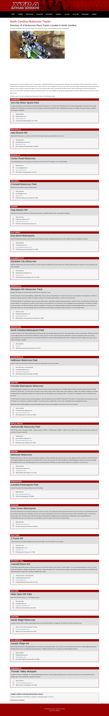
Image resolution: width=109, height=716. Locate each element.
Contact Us (50, 696)
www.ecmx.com (20, 275)
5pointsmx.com (19, 550)
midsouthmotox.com (21, 470)
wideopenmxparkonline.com (23, 605)
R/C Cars (67, 14)
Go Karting (39, 14)
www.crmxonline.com (21, 170)
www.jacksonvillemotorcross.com (24, 440)
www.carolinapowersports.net (23, 494)
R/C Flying (76, 14)
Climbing (20, 14)
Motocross (49, 14)
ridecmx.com (19, 195)
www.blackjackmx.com (21, 316)
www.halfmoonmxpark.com (22, 371)
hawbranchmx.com (20, 144)
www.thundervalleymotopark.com (24, 683)
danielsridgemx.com (21, 657)
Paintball (59, 14)
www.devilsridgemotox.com (22, 629)
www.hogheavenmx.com (22, 221)
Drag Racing (29, 14)
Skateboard (85, 14)
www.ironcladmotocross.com (23, 412)
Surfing (94, 14)
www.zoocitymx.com (21, 118)
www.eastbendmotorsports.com (24, 247)
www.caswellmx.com (21, 580)
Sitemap (58, 710)
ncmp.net (18, 346)
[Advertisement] (54, 71)
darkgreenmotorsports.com (22, 524)
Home (13, 14)
